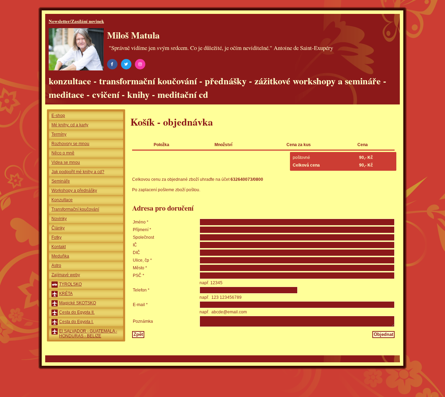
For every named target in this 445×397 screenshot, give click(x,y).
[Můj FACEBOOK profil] (113, 64)
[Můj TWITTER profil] (127, 64)
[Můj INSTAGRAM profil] (141, 64)
